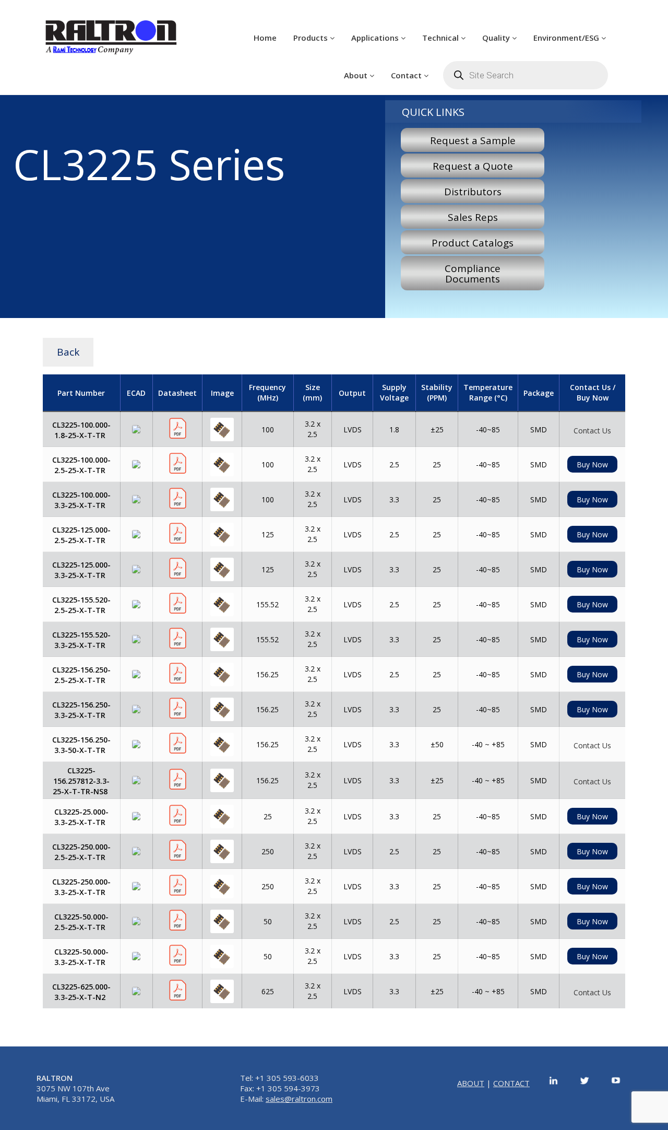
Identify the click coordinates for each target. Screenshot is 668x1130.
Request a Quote (473, 166)
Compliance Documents (472, 274)
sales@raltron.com (299, 1098)
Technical (441, 37)
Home (265, 37)
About (356, 75)
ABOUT (470, 1083)
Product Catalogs (473, 243)
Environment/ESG (567, 37)
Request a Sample (473, 140)
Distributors (473, 191)
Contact (407, 75)
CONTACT (511, 1083)
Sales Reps (473, 217)
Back (68, 352)
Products (311, 37)
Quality (497, 37)
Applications (376, 37)
